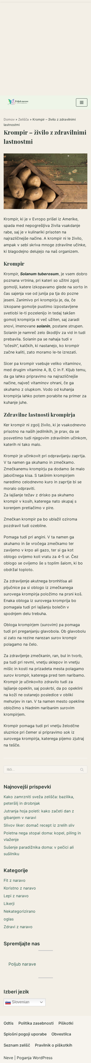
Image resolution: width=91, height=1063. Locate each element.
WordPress (42, 1057)
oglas (9, 919)
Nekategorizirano (19, 911)
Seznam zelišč (17, 1045)
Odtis (9, 1023)
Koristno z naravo (20, 888)
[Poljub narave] (18, 102)
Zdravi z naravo (18, 926)
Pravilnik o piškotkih (53, 1045)
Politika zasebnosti (36, 1023)
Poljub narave (22, 964)
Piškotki (65, 1023)
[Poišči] (81, 769)
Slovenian (20, 1002)
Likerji (9, 903)
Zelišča (23, 119)
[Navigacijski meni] (81, 102)
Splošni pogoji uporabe (25, 1034)
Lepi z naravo (16, 895)
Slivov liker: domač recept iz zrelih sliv (39, 825)
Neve (8, 1057)
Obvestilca (61, 1034)
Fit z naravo (14, 880)
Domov (9, 119)
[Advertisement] (45, 47)
